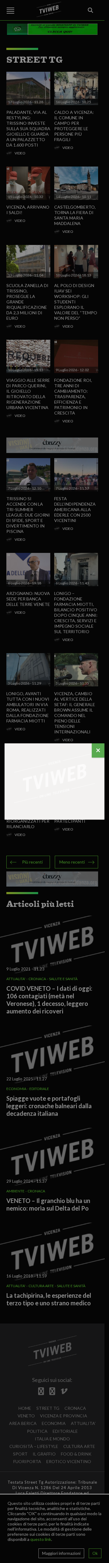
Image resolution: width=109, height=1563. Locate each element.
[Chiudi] (98, 750)
